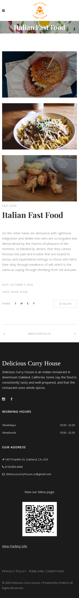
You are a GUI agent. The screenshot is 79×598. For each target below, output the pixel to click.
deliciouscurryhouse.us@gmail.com (28, 474)
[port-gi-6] (39, 148)
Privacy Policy (14, 571)
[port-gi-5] (39, 96)
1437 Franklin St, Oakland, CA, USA (26, 459)
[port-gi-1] (39, 200)
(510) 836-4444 (14, 467)
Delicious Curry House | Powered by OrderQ (40, 583)
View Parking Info (14, 546)
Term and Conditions (46, 571)
